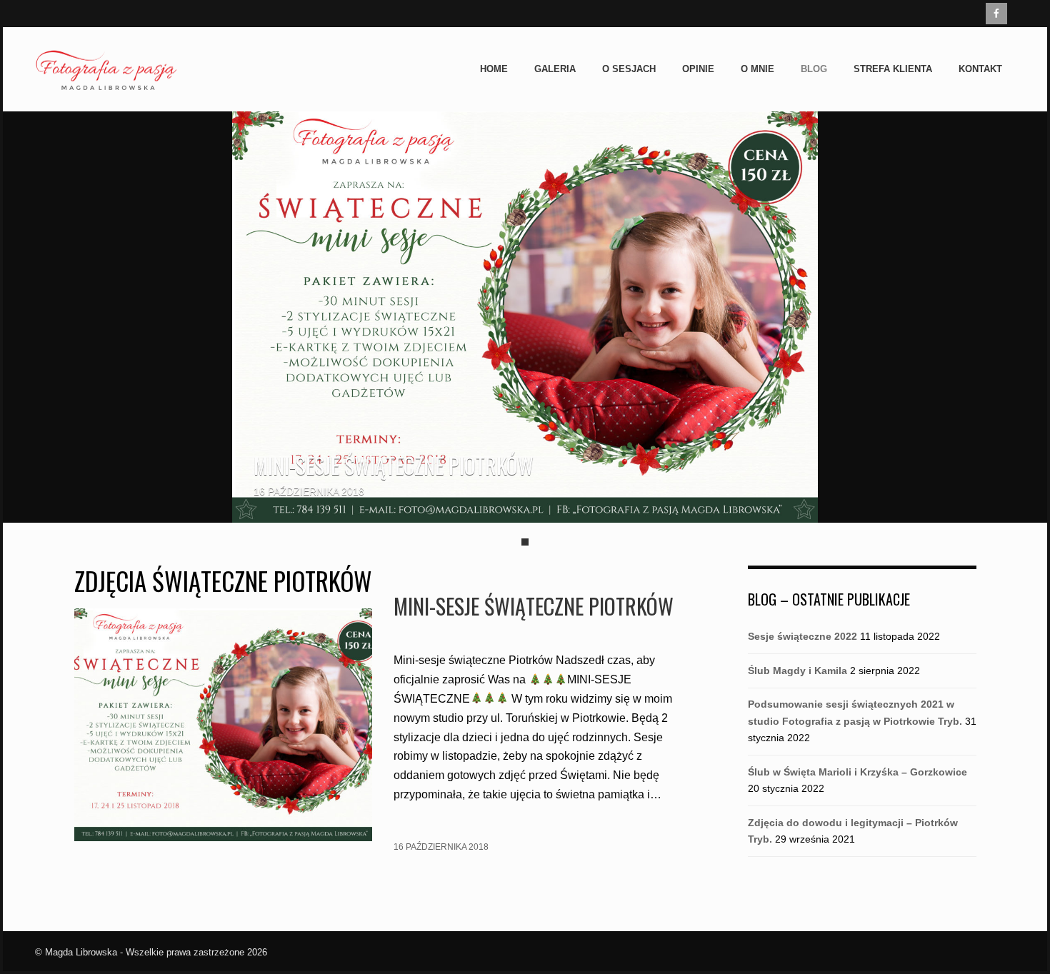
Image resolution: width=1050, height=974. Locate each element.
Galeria (555, 69)
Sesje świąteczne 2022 (802, 636)
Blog (814, 69)
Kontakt (980, 69)
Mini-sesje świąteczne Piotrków (394, 465)
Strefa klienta (893, 69)
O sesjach (629, 69)
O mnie (757, 69)
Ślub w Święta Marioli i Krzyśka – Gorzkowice (857, 772)
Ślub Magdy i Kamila (797, 670)
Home (494, 69)
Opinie (698, 69)
